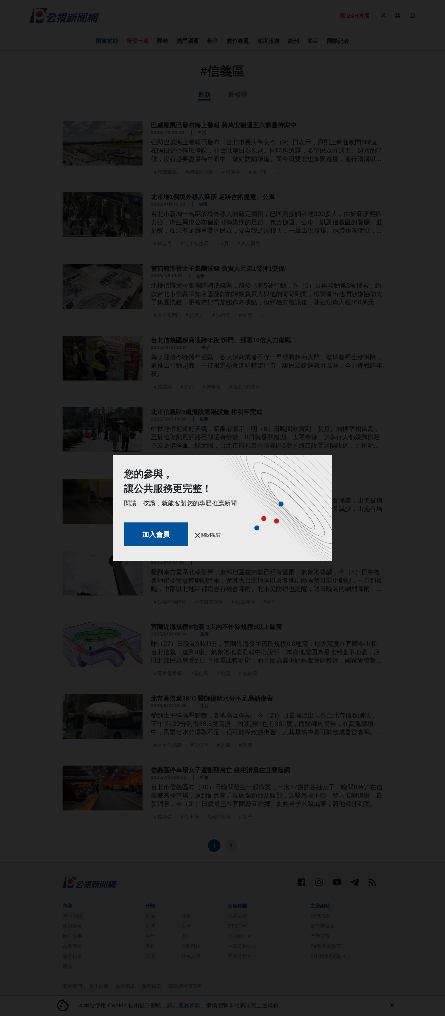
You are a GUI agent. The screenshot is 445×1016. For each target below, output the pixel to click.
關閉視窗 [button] (210, 535)
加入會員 (156, 534)
